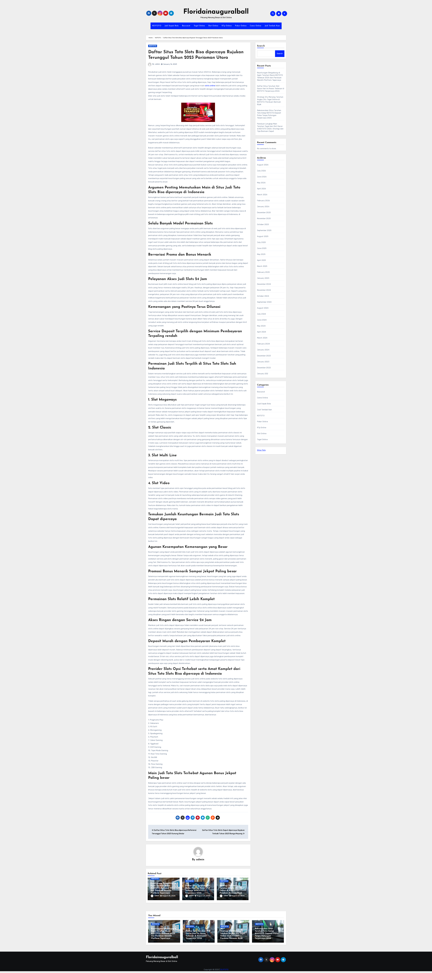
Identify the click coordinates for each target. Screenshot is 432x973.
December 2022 (264, 368)
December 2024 (264, 284)
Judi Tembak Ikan (272, 26)
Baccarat (186, 26)
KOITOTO (156, 26)
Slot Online (213, 26)
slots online (210, 85)
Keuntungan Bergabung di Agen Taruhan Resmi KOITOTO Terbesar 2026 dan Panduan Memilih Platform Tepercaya (163, 888)
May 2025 (261, 254)
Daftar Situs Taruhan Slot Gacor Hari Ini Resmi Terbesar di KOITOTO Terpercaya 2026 (270, 88)
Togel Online (199, 26)
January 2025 (263, 278)
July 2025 (261, 242)
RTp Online (227, 26)
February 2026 (263, 201)
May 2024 (261, 326)
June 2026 (262, 177)
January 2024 (263, 350)
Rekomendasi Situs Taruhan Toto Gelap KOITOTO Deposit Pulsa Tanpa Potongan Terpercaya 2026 (266, 933)
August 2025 (262, 236)
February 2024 (263, 344)
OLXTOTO (224, 969)
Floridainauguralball (216, 12)
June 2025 (262, 248)
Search (261, 46)
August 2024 (263, 308)
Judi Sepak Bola (172, 26)
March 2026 (262, 195)
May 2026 (261, 183)
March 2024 (262, 338)
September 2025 (264, 230)
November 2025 (264, 218)
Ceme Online (255, 26)
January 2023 (263, 362)
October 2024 (263, 296)
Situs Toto (261, 450)
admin (157, 64)
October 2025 (263, 224)
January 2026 (263, 206)
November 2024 (264, 290)
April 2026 (261, 189)
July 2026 (261, 171)
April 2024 (261, 332)
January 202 (262, 374)
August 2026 (263, 165)
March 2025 (262, 266)
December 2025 (264, 212)
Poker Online (240, 26)
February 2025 (263, 272)
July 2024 (261, 314)
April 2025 (261, 260)
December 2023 (264, 356)
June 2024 (262, 320)
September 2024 (264, 302)
